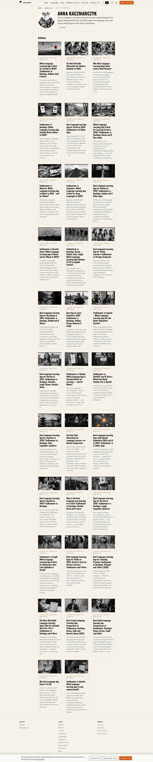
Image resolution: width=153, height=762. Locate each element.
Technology (62, 737)
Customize (95, 758)
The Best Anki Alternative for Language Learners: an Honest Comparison (75, 439)
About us (48, 8)
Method (61, 725)
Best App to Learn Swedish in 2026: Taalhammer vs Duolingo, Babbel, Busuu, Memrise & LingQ (73, 319)
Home (46, 2)
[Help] (116, 2)
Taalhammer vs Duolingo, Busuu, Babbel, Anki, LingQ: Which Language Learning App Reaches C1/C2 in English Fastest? (75, 256)
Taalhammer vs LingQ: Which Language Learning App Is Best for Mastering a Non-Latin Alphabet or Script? (49, 563)
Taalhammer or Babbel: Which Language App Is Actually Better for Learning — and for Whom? (76, 379)
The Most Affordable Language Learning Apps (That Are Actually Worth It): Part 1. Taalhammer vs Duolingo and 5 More (49, 627)
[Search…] (112, 2)
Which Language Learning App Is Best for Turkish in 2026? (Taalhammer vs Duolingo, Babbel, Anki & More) (49, 70)
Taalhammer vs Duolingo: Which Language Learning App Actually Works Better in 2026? (49, 129)
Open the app (126, 2)
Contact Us (95, 2)
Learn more (40, 759)
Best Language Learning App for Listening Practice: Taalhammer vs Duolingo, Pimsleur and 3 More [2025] (103, 562)
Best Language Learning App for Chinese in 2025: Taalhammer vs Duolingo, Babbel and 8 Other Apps (103, 190)
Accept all (125, 758)
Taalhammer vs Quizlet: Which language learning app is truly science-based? (76, 685)
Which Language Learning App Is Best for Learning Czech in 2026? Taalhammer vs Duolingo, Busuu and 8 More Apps (102, 131)
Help (62, 2)
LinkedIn (62, 27)
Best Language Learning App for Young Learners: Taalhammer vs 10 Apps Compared (103, 252)
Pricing (84, 2)
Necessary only (110, 758)
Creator (61, 731)
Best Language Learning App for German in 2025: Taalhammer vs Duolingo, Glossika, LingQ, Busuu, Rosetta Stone (50, 380)
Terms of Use (101, 734)
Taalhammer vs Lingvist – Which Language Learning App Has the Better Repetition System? (102, 318)
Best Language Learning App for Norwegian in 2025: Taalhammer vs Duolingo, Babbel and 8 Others (50, 318)
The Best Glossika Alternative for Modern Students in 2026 (75, 66)
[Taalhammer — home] (25, 2)
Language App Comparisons (48, 58)
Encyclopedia (63, 745)
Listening (61, 734)
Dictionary (62, 748)
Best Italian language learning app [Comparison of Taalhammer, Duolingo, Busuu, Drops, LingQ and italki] (102, 627)
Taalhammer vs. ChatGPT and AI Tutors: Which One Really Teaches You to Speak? (103, 377)
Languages (54, 2)
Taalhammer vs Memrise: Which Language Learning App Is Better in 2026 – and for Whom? (49, 190)
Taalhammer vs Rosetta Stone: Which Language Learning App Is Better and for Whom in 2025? (49, 252)
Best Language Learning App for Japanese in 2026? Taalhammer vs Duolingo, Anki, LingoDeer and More (50, 440)
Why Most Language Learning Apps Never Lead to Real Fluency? (102, 66)
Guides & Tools (72, 2)
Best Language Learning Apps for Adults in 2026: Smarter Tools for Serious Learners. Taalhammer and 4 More (76, 562)
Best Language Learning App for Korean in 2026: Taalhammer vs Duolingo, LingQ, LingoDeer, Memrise (103, 503)
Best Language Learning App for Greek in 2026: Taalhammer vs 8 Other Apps (76, 128)
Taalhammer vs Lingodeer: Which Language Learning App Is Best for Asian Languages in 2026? (76, 190)
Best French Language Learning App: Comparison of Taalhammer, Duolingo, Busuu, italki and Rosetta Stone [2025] (75, 627)
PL (103, 3)
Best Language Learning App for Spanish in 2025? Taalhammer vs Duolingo (50, 502)
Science (61, 728)
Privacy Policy (102, 731)
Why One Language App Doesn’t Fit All (49, 682)
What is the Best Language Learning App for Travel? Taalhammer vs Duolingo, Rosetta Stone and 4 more (76, 503)
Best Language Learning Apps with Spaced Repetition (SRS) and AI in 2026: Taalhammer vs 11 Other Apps (103, 440)
